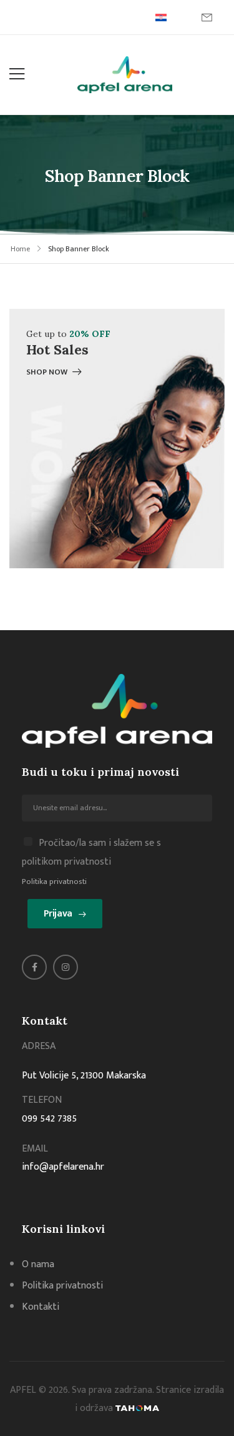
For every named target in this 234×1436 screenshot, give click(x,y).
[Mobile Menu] (16, 74)
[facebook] (34, 967)
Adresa (39, 1046)
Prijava (58, 913)
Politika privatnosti (54, 881)
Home (20, 249)
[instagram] (65, 967)
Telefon (42, 1100)
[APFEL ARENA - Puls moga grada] (124, 74)
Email (35, 1148)
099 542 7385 (49, 1118)
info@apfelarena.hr (63, 1166)
